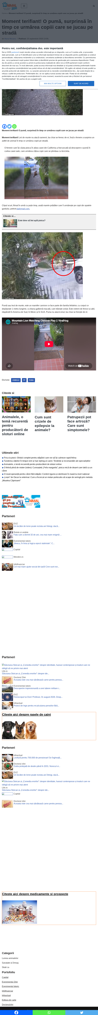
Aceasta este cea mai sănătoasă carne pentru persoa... (38, 680)
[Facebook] (4, 126)
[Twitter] (9, 126)
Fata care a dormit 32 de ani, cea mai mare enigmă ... (38, 535)
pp (24, 380)
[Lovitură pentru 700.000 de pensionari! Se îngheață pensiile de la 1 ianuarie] (7, 758)
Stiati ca (5, 967)
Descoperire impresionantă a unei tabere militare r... (37, 688)
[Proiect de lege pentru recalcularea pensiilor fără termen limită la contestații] (7, 706)
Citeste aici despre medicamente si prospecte (35, 894)
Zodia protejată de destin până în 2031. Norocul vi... (37, 766)
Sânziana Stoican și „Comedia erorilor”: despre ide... (25, 673)
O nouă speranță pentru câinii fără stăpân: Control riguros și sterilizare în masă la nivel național (46, 474)
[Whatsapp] (14, 126)
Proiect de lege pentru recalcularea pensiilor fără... (36, 706)
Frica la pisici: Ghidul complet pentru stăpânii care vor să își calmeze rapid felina (40, 458)
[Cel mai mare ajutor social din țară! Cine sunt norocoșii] (7, 567)
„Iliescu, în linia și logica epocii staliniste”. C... (34, 543)
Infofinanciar (7, 991)
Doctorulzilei (7, 1005)
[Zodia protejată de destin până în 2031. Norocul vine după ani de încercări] (7, 767)
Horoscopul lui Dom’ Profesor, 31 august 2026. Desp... (38, 697)
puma (31, 380)
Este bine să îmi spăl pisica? (31, 220)
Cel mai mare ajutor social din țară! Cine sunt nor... (36, 567)
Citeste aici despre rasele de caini (26, 714)
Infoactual (6, 995)
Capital (5, 977)
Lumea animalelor (10, 958)
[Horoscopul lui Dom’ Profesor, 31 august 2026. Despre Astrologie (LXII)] (7, 697)
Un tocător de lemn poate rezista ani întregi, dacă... (36, 526)
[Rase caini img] (19, 738)
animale (15, 380)
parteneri (15, 52)
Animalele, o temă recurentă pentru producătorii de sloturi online (33, 464)
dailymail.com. (23, 209)
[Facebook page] (21, 507)
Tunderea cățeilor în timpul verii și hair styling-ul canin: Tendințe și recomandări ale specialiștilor (47, 461)
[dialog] (49, 66)
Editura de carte (9, 1000)
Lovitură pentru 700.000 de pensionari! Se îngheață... (38, 758)
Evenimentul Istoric (10, 986)
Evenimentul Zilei (10, 982)
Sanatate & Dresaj (10, 963)
